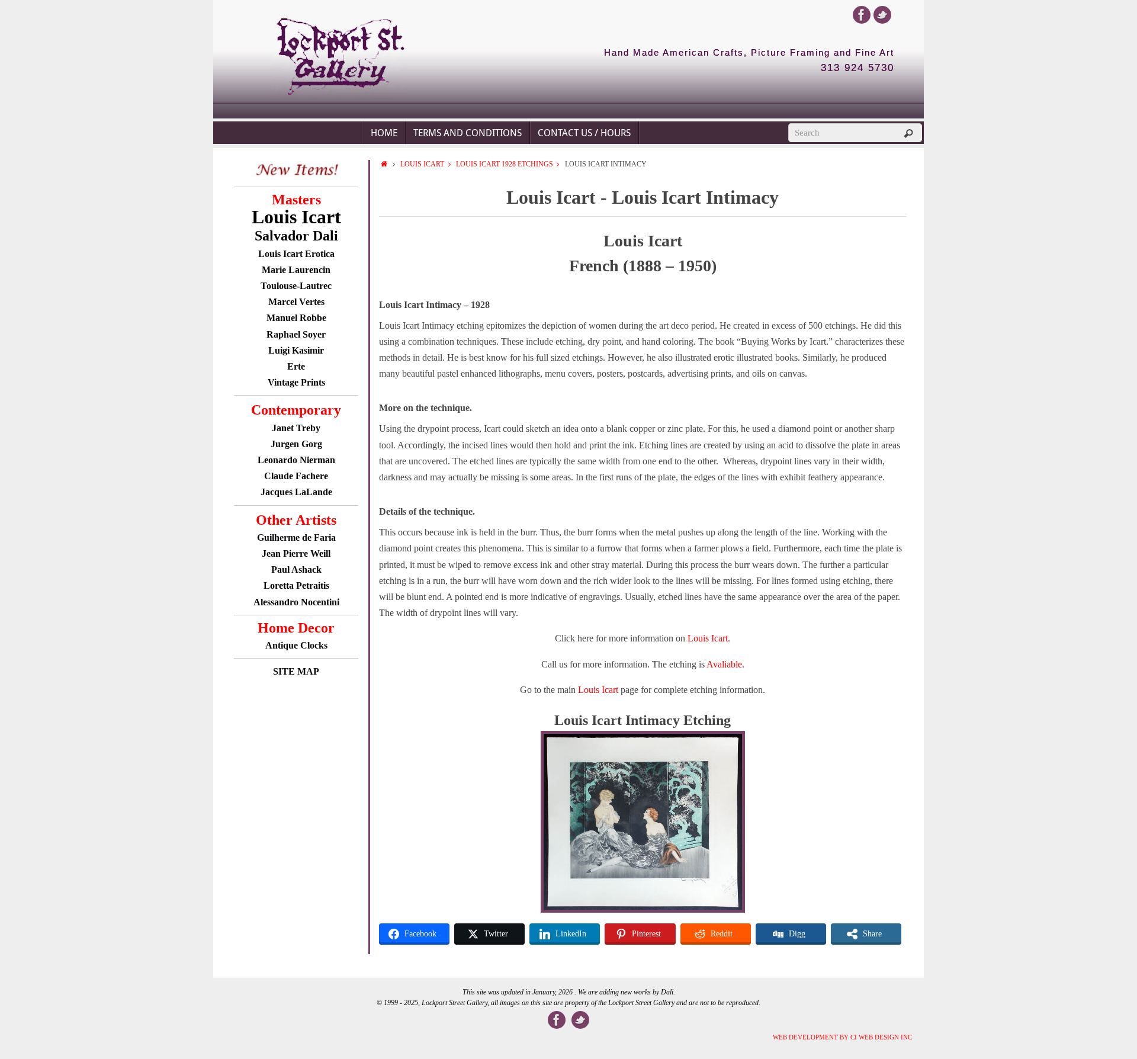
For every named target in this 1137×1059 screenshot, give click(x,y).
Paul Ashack (296, 569)
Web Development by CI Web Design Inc (842, 1037)
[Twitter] (882, 15)
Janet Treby (296, 428)
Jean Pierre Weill (296, 553)
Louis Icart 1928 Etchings (504, 164)
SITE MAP (296, 671)
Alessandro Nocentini (296, 602)
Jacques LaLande (296, 492)
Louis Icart (422, 164)
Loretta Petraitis (296, 585)
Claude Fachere (296, 476)
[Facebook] (862, 15)
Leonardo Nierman (296, 460)
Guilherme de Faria (296, 537)
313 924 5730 (857, 68)
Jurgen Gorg (296, 444)
